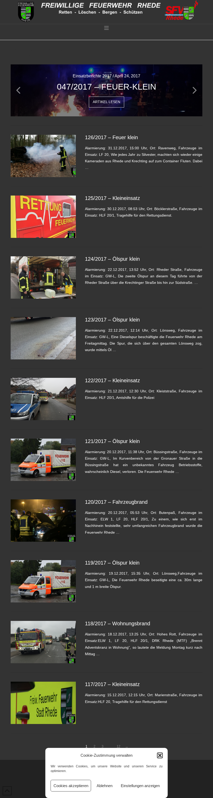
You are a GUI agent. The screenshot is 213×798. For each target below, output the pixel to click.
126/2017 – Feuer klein (111, 137)
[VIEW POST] (43, 156)
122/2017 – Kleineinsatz (112, 380)
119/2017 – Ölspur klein (112, 563)
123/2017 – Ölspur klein (112, 320)
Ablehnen (104, 785)
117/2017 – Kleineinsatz (112, 684)
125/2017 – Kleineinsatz (112, 198)
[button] (160, 755)
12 (118, 746)
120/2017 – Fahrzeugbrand (116, 502)
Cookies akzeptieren (71, 785)
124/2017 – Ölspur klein (112, 259)
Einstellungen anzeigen (140, 785)
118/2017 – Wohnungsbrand (117, 623)
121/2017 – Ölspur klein (112, 441)
